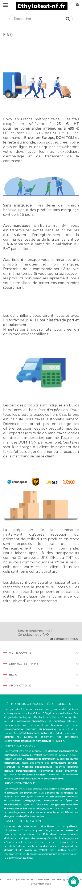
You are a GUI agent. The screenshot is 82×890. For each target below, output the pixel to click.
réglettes (59, 766)
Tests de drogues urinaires (28, 796)
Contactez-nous (65, 639)
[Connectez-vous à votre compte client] (77, 5)
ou (40, 826)
